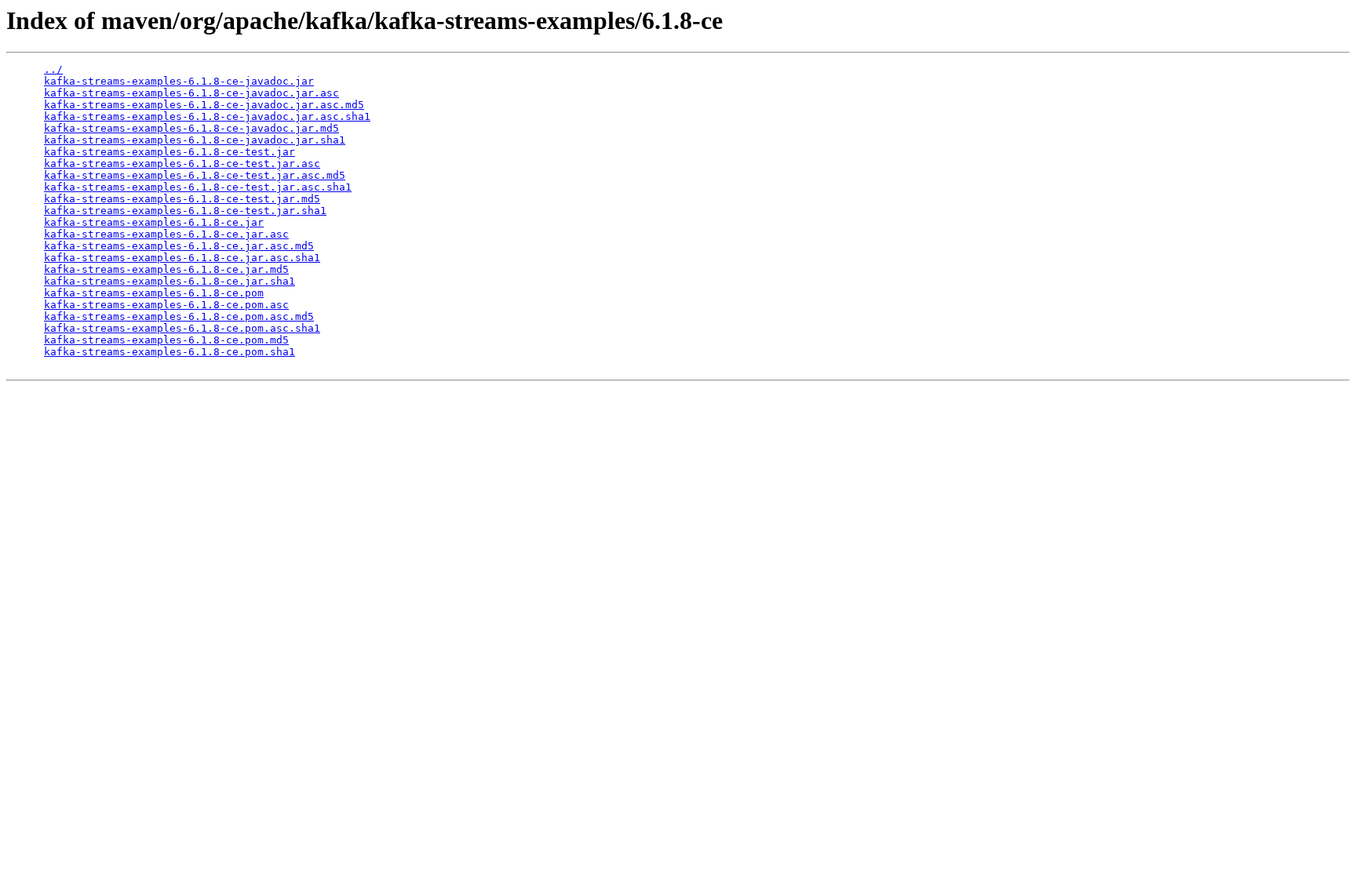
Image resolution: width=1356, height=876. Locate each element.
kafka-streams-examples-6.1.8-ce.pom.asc (166, 305)
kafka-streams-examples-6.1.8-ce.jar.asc (166, 234)
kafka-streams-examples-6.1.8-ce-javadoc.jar (179, 81)
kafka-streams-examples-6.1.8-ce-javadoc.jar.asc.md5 (204, 105)
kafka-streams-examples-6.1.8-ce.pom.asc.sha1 (182, 328)
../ (53, 69)
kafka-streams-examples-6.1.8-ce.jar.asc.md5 (179, 246)
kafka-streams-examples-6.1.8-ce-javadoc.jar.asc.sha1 (207, 116)
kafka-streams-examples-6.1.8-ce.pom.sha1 (169, 352)
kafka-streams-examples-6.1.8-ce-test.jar (169, 152)
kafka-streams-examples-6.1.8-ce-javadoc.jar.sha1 (194, 140)
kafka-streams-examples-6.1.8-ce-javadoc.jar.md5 (191, 128)
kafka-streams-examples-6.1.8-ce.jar (154, 222)
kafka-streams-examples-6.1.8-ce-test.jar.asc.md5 (194, 175)
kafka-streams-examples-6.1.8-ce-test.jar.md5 (182, 199)
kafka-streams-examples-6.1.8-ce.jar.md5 (166, 269)
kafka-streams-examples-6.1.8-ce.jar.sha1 (169, 281)
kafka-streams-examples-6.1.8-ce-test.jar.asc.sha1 (198, 187)
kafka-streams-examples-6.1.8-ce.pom (154, 293)
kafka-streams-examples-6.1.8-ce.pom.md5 (166, 340)
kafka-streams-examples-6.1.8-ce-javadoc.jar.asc (191, 93)
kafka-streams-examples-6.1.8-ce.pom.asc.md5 (179, 316)
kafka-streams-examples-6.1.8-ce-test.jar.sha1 (185, 210)
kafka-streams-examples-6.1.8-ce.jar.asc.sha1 (182, 258)
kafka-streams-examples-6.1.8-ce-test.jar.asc (182, 163)
